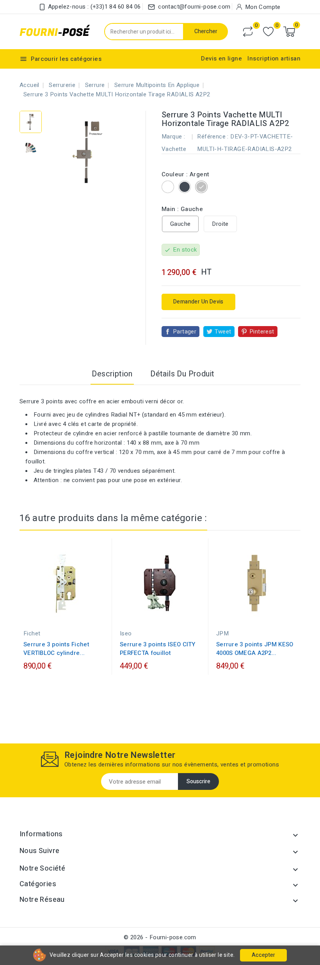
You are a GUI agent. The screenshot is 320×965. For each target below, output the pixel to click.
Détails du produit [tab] (182, 374)
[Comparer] (247, 32)
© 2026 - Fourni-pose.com (160, 937)
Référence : (212, 136)
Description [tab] (112, 374)
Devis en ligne (221, 58)
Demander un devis (198, 302)
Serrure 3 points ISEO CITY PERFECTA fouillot (158, 648)
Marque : (173, 136)
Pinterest (261, 331)
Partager (184, 331)
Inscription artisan (273, 58)
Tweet (223, 331)
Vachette (174, 149)
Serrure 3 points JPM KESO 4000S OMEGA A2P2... (254, 648)
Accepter (263, 955)
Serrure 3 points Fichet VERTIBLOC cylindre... (56, 648)
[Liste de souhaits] (268, 32)
